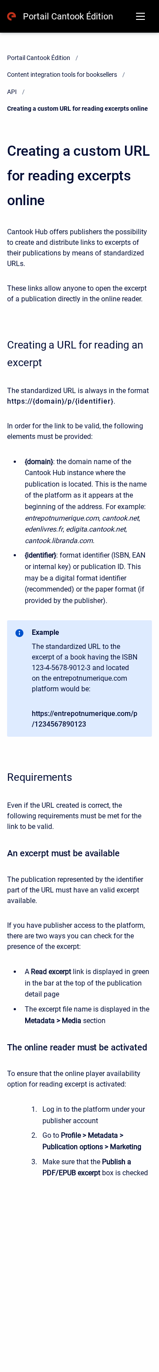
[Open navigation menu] (140, 16)
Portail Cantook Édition (68, 16)
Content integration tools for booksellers (62, 74)
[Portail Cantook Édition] (11, 16)
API (12, 91)
